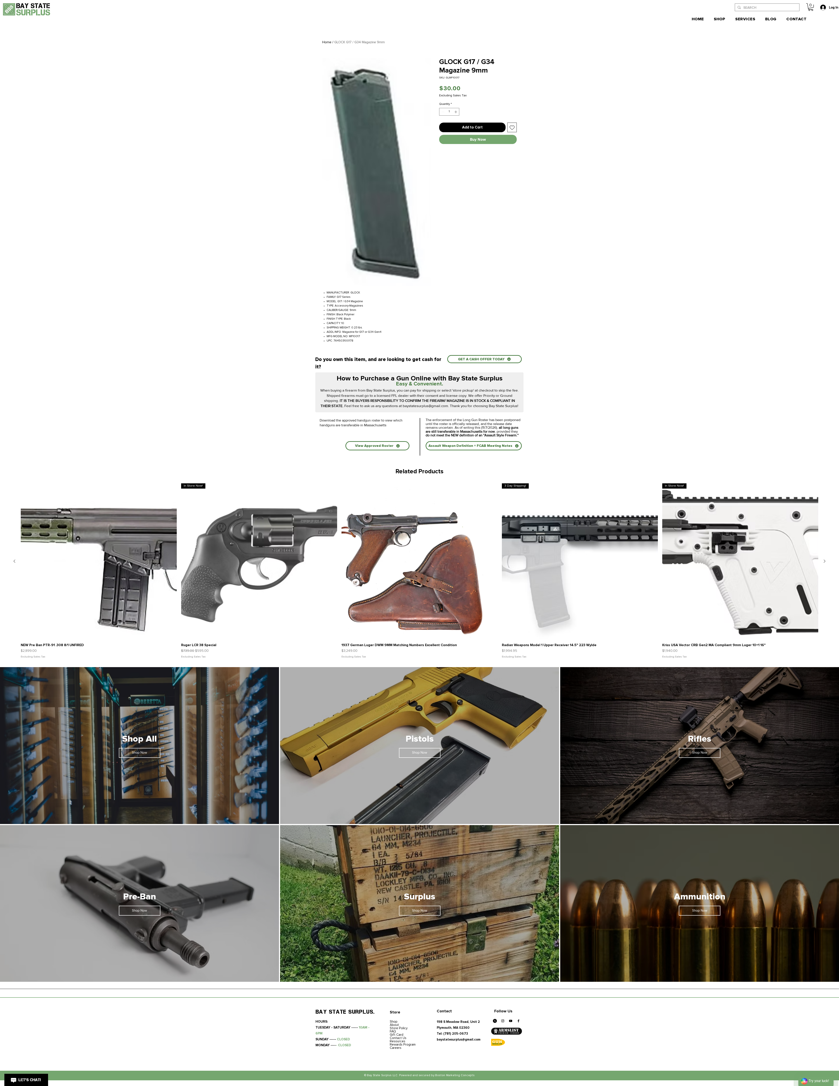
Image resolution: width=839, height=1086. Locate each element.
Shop (393, 1021)
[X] (495, 1021)
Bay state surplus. (345, 1012)
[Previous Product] (14, 561)
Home (326, 42)
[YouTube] (511, 1021)
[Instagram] (503, 1021)
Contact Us (398, 1038)
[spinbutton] (449, 112)
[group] (419, 571)
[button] (810, 7)
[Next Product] (824, 561)
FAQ (393, 1031)
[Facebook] (518, 1021)
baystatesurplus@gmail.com (425, 406)
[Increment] (456, 112)
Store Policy (398, 1028)
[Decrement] (442, 112)
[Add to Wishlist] (512, 127)
